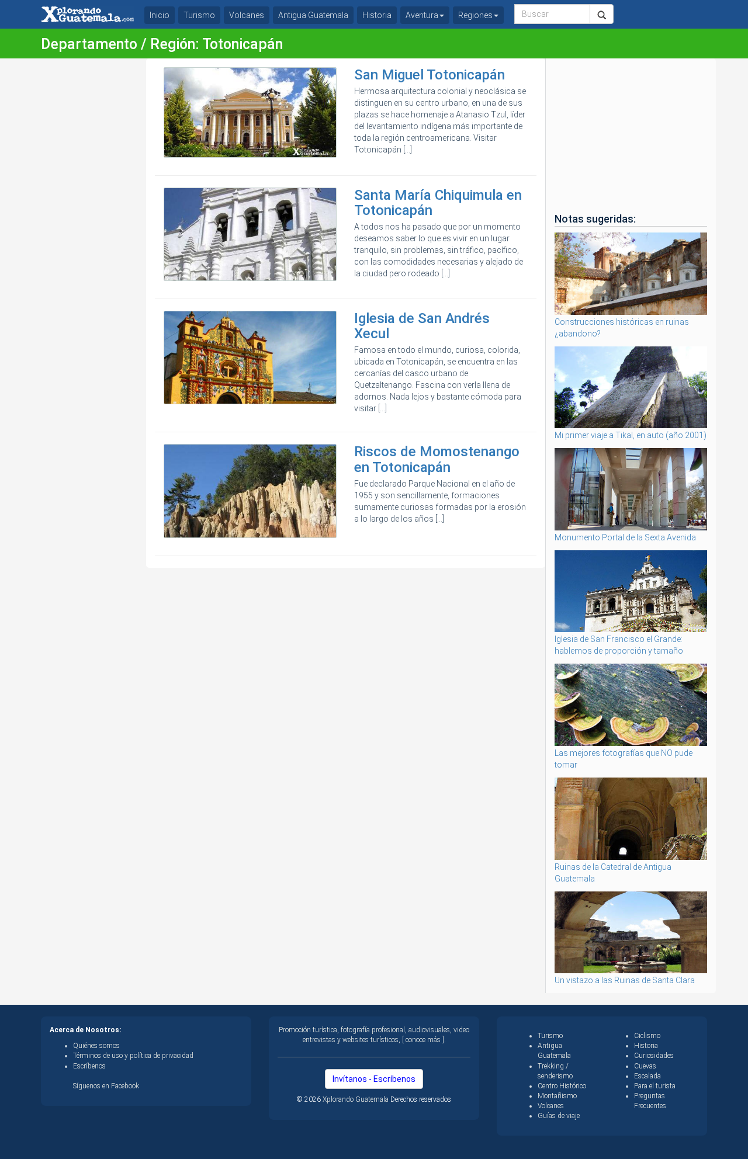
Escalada (647, 1076)
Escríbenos (89, 1066)
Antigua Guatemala (313, 15)
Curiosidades (654, 1056)
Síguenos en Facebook (106, 1086)
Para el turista (655, 1086)
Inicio (159, 15)
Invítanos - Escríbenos (374, 1079)
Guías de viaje (559, 1116)
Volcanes (246, 15)
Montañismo (557, 1096)
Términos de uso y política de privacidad (133, 1056)
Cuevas (645, 1066)
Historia (377, 15)
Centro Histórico (562, 1086)
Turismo (199, 15)
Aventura (422, 15)
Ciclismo (647, 1036)
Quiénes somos (96, 1046)
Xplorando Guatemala (356, 1099)
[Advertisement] (89, 233)
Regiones (475, 15)
